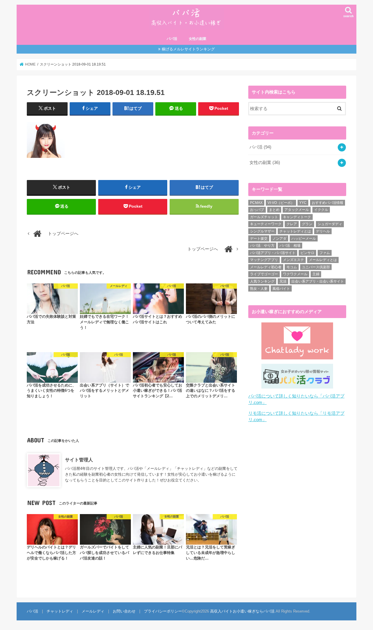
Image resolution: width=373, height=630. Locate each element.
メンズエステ (293, 260)
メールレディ (93, 611)
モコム (291, 267)
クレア (291, 224)
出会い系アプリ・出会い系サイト (317, 281)
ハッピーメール (303, 239)
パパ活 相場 (289, 245)
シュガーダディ (330, 224)
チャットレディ (60, 611)
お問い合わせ (124, 611)
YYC (303, 203)
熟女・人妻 (259, 289)
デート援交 (259, 239)
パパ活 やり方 (262, 245)
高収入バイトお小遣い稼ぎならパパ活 (242, 611)
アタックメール (296, 210)
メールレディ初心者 (265, 267)
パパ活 (172, 39)
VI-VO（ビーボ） (281, 203)
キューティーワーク (265, 224)
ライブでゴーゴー (264, 274)
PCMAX (256, 203)
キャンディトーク (297, 217)
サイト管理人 (79, 459)
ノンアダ (279, 239)
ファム (324, 253)
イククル (321, 210)
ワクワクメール (295, 274)
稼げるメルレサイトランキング (188, 49)
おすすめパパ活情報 (327, 203)
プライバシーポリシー (163, 611)
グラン (307, 224)
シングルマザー (262, 231)
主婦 (315, 274)
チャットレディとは (295, 231)
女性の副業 (197, 39)
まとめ (274, 210)
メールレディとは (323, 260)
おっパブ (257, 210)
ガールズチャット (264, 217)
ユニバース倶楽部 (316, 267)
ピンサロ (307, 253)
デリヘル (323, 231)
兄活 (282, 281)
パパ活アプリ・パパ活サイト (272, 253)
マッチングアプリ (264, 260)
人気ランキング (262, 281)
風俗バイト (281, 289)
